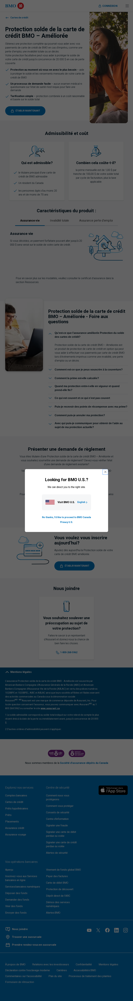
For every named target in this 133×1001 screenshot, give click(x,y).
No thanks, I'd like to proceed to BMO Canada (66, 517)
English (81, 502)
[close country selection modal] (105, 471)
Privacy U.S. (66, 522)
